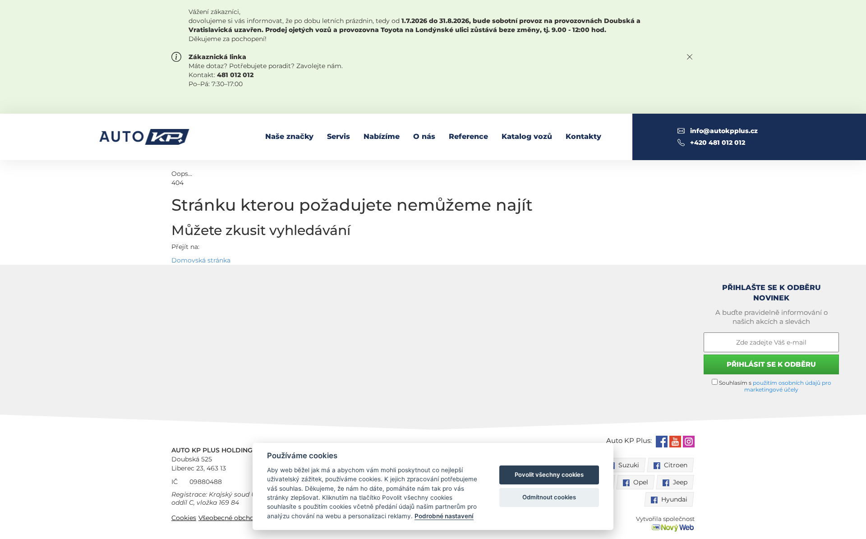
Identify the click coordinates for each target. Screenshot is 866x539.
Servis (338, 136)
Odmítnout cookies (549, 497)
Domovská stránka (200, 260)
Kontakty (583, 136)
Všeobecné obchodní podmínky (248, 518)
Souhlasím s (774, 386)
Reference (468, 136)
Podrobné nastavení (444, 516)
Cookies (183, 518)
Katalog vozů (527, 136)
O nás (424, 136)
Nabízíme (382, 136)
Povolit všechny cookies (549, 474)
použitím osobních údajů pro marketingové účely (787, 386)
